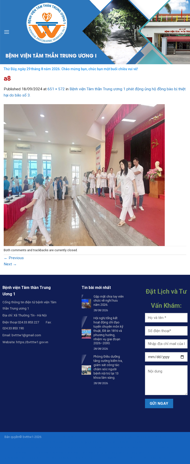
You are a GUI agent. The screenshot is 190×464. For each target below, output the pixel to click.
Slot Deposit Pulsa (143, 458)
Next (10, 264)
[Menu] (7, 32)
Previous (14, 258)
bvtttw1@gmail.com (26, 335)
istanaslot (45, 442)
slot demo (43, 458)
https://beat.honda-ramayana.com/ (152, 447)
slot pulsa (59, 458)
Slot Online (121, 458)
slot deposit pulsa (112, 442)
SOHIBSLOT (163, 437)
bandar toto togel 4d (171, 458)
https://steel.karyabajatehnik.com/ (37, 447)
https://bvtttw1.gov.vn (32, 342)
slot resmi (74, 458)
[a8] (84, 175)
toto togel (153, 452)
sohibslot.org (121, 452)
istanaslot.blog (26, 452)
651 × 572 (56, 89)
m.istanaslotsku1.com (20, 458)
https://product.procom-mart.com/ (87, 447)
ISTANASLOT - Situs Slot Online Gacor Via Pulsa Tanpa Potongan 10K (91, 437)
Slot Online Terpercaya (97, 458)
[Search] (182, 32)
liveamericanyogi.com (82, 442)
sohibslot (147, 437)
